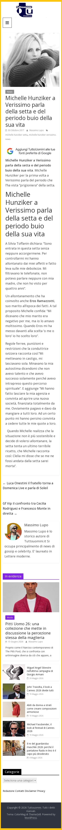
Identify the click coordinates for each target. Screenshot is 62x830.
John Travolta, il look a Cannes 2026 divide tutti (40, 688)
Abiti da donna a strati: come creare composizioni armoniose (41, 708)
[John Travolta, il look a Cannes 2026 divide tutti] (14, 685)
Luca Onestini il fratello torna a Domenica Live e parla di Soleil (28, 485)
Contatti (19, 791)
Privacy (41, 791)
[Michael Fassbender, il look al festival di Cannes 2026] (14, 722)
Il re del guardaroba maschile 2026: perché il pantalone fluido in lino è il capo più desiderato (41, 748)
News (9, 91)
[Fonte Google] (31, 151)
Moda (10, 617)
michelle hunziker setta (16, 134)
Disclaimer (31, 791)
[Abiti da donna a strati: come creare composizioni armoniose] (14, 703)
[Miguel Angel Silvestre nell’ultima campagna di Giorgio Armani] (14, 666)
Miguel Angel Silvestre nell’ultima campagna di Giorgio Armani (40, 671)
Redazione (8, 791)
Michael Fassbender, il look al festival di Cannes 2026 (40, 728)
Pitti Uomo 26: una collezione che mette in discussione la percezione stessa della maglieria (28, 630)
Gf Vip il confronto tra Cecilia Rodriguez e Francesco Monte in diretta (26, 508)
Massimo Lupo (36, 130)
